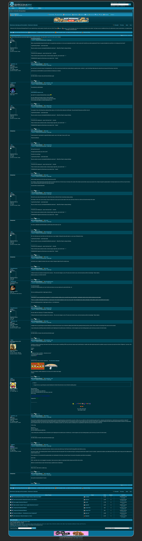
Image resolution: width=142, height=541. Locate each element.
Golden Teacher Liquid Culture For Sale (46, 32)
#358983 (33, 269)
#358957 (33, 146)
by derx (123, 503)
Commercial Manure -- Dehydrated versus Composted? (25, 513)
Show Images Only (14, 526)
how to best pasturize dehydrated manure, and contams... (25, 499)
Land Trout (82, 523)
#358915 (33, 84)
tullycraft (87, 513)
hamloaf (58, 523)
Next (131, 25)
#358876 (33, 40)
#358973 (33, 221)
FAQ (87, 14)
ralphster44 (48, 105)
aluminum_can (49, 82)
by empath (123, 497)
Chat (97, 14)
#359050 (33, 282)
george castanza (22, 523)
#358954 (33, 132)
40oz (47, 415)
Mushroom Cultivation (33, 25)
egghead (48, 473)
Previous (122, 25)
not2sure (87, 499)
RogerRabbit (27, 523)
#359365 (33, 474)
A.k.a (85, 523)
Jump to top (13, 485)
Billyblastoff (48, 308)
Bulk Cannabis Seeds (60, 32)
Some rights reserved (77, 537)
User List (92, 14)
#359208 (33, 322)
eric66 (86, 502)
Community (30, 8)
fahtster (38, 523)
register (65, 28)
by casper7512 (123, 511)
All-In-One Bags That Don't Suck (21, 32)
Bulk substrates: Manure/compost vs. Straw (22, 515)
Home (13, 8)
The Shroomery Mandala (54, 360)
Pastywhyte (69, 523)
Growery (112, 14)
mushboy (34, 523)
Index (127, 25)
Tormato (77, 523)
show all (130, 35)
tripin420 (87, 505)
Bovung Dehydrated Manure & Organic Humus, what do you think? (27, 496)
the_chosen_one (43, 523)
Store (101, 14)
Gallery (39, 8)
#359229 (33, 379)
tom (47, 64)
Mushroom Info (22, 8)
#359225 (33, 341)
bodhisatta (74, 523)
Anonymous (48, 144)
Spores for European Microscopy (74, 32)
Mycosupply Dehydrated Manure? (20, 502)
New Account (19, 15)
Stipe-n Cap (65, 523)
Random (106, 14)
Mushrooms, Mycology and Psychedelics (18, 25)
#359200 (33, 309)
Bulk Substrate (33, 32)
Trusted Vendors (67, 14)
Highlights (76, 14)
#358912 (33, 65)
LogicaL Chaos (49, 523)
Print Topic (25, 526)
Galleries (82, 14)
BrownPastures (49, 281)
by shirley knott (123, 500)
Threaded (116, 25)
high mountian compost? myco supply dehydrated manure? (25, 505)
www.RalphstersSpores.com (37, 92)
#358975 (33, 233)
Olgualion (87, 515)
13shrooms (54, 523)
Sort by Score (20, 526)
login (60, 28)
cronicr (61, 523)
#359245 (33, 417)
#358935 (33, 107)
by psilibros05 (123, 508)
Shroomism (16, 523)
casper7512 (87, 507)
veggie (31, 523)
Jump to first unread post (15, 35)
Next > (127, 35)
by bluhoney (123, 514)
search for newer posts (52, 37)
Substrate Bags (86, 32)
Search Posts (59, 14)
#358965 (33, 176)
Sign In (13, 15)
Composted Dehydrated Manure (20, 507)
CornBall (87, 496)
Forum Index (51, 14)
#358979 (33, 258)
